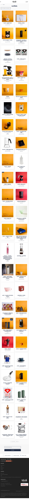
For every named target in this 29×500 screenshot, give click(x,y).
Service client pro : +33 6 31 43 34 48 (6, 484)
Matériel (2, 469)
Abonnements (2, 465)
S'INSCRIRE (12, 450)
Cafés (1, 466)
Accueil (1, 4)
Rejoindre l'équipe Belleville (4, 474)
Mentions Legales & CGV (19, 491)
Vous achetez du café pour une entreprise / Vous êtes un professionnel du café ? (11, 477)
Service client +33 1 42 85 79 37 (5, 483)
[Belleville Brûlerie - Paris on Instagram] (7, 459)
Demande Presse (3, 485)
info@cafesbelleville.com (4, 481)
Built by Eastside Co (25, 491)
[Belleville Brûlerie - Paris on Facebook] (9, 459)
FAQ (1, 475)
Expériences (2, 467)
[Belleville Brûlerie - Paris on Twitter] (10, 459)
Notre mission (2, 473)
